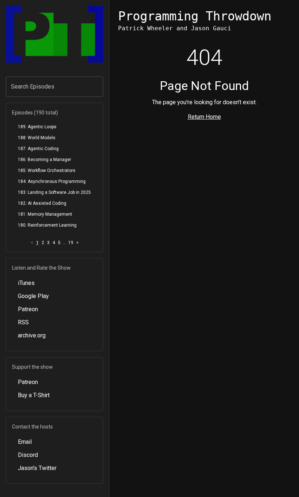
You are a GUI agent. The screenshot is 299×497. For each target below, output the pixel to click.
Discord (28, 454)
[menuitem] (54, 126)
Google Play (33, 296)
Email (25, 441)
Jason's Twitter (37, 468)
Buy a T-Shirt (34, 395)
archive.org (32, 335)
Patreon (28, 309)
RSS (23, 322)
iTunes (26, 282)
